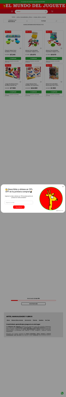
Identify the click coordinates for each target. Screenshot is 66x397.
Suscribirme (19, 207)
